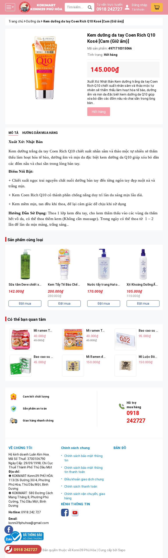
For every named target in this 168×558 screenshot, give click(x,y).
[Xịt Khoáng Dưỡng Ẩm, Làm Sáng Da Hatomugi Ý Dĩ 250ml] (143, 264)
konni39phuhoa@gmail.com (29, 523)
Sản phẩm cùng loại (25, 239)
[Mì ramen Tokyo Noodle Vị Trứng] (73, 339)
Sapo (122, 550)
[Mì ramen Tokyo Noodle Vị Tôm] (21, 339)
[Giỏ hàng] (157, 7)
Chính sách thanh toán (80, 486)
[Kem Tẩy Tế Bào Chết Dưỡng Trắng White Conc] (64, 264)
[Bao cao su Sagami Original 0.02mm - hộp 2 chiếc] (125, 339)
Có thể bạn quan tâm (26, 319)
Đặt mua (25, 303)
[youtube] (75, 512)
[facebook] (65, 512)
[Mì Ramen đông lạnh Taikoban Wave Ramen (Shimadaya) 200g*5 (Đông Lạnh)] (73, 366)
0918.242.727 (31, 512)
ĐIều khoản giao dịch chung (84, 479)
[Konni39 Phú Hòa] (41, 7)
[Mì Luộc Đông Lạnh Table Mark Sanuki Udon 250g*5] (125, 366)
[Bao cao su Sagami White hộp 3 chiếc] (21, 366)
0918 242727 (109, 9)
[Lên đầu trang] (160, 550)
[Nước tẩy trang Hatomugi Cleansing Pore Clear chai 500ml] (103, 264)
